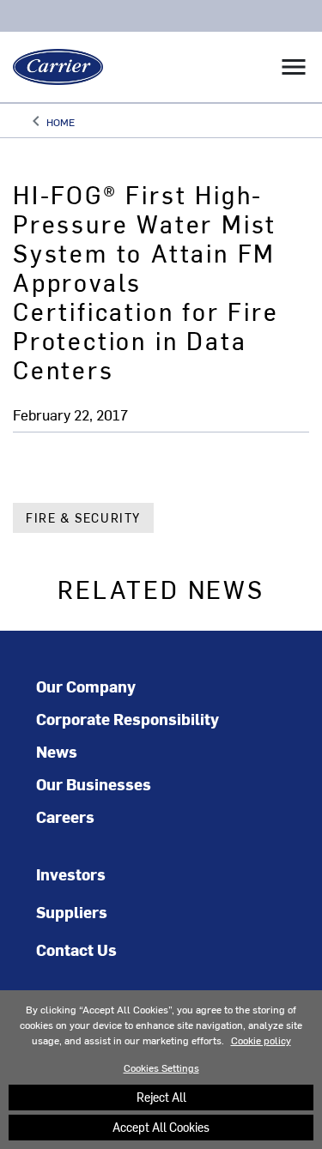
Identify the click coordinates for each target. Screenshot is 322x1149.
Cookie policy (261, 1040)
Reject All (161, 1097)
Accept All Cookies (161, 1127)
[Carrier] (51, 67)
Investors (71, 874)
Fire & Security (83, 518)
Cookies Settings (161, 1067)
